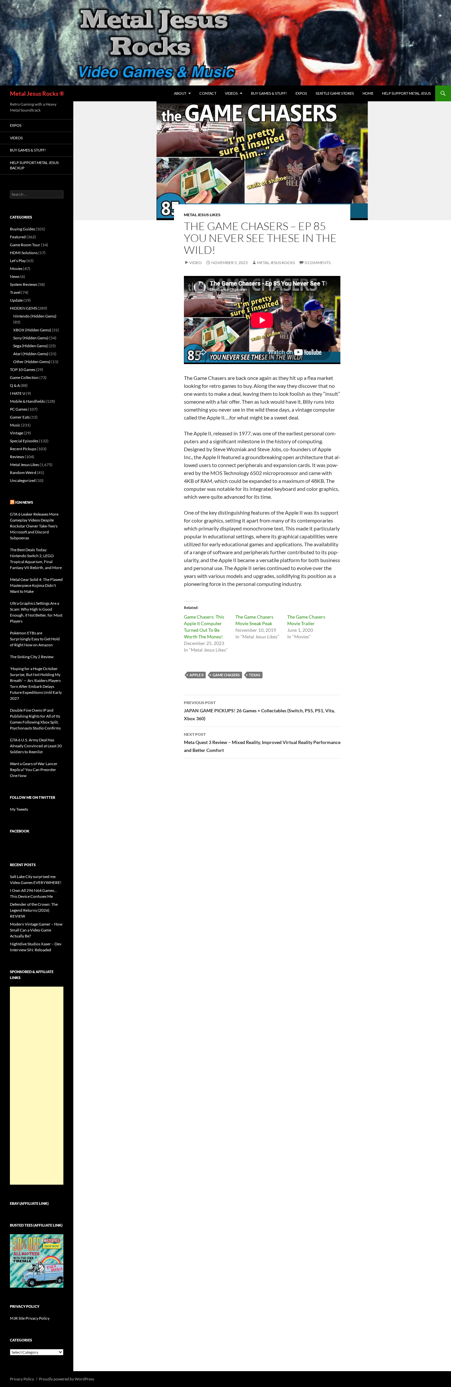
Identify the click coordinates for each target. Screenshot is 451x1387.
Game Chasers (226, 675)
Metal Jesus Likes (202, 214)
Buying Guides (22, 228)
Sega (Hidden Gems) (30, 345)
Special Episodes (24, 440)
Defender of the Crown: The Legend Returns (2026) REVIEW (34, 910)
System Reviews (23, 284)
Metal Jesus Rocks (276, 262)
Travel (15, 292)
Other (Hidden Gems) (32, 361)
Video (195, 262)
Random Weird (23, 472)
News (14, 276)
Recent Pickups (23, 448)
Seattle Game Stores (335, 93)
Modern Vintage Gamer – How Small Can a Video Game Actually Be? (36, 930)
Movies (16, 268)
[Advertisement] (36, 1086)
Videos (231, 93)
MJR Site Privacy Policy (30, 1318)
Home (368, 93)
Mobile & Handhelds (27, 401)
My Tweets (19, 809)
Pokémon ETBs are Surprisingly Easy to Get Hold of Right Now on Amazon (35, 638)
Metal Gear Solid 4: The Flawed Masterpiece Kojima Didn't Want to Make (36, 585)
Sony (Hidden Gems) (31, 337)
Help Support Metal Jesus (406, 93)
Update (16, 300)
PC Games (18, 409)
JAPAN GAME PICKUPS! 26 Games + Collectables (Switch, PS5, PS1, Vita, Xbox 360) (259, 710)
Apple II (196, 675)
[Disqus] (262, 866)
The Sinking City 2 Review (31, 656)
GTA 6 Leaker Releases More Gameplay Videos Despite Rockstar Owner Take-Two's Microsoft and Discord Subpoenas (34, 526)
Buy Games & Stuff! (269, 93)
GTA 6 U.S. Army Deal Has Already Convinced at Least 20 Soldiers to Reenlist (36, 745)
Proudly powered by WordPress (66, 1378)
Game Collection (24, 377)
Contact (207, 93)
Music (15, 425)
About (180, 93)
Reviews (17, 456)
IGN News (24, 502)
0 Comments (317, 262)
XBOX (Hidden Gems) (32, 329)
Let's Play (18, 260)
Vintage (16, 432)
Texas (254, 675)
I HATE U (17, 393)
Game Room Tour (25, 244)
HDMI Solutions (24, 252)
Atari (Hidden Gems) (31, 353)
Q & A (15, 385)
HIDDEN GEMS (23, 308)
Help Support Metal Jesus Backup (34, 165)
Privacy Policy (22, 1378)
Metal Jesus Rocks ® (37, 93)
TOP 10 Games (22, 369)
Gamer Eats (20, 417)
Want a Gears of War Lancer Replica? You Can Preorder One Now (33, 769)
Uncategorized (23, 480)
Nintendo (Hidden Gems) (34, 316)
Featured (18, 236)
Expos (301, 93)
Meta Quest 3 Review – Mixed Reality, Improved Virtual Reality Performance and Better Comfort (262, 742)
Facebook (19, 831)
